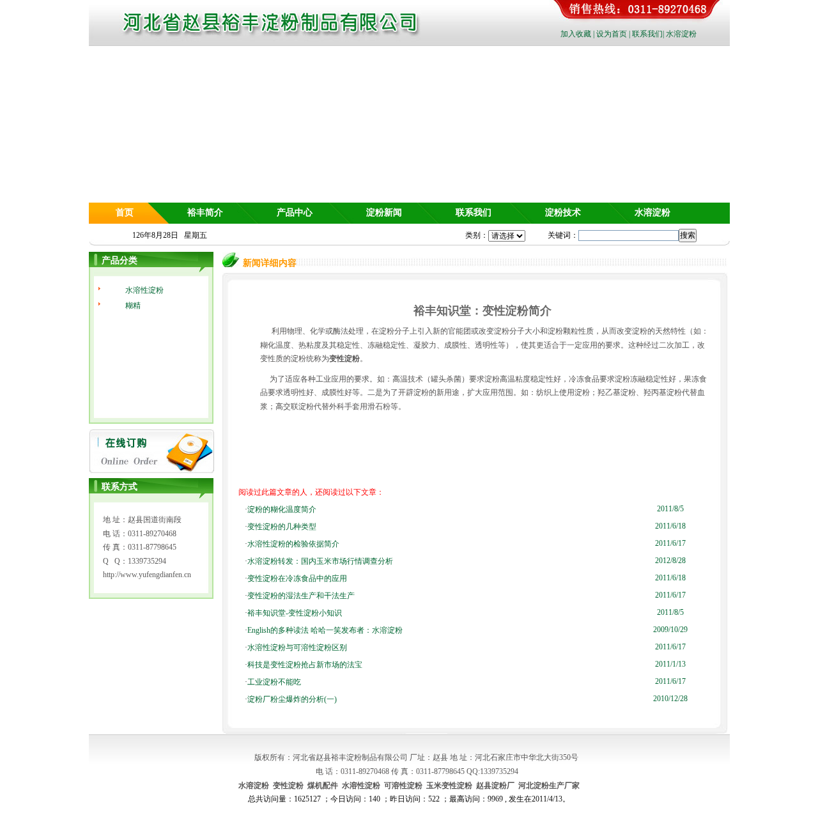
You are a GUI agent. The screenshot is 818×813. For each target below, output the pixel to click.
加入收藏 (575, 33)
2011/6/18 (670, 526)
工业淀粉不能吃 (274, 682)
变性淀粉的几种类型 (281, 526)
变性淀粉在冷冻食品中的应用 (297, 578)
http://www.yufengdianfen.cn (147, 574)
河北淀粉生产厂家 (549, 785)
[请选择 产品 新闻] (506, 235)
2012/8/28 (670, 560)
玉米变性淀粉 (449, 785)
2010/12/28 (670, 698)
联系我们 (647, 33)
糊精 (133, 305)
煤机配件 (322, 785)
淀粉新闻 (384, 212)
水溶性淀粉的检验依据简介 (293, 543)
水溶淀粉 (681, 33)
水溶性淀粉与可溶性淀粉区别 (297, 647)
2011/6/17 (670, 543)
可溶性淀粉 (403, 785)
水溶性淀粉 (144, 290)
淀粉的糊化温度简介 (281, 509)
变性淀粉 (344, 358)
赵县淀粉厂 (495, 785)
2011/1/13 (670, 664)
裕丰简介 (205, 212)
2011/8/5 (670, 508)
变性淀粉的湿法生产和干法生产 (301, 595)
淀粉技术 (563, 212)
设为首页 (611, 33)
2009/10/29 (670, 629)
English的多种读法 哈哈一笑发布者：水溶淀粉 (325, 630)
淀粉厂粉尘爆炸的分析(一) (292, 699)
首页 (125, 212)
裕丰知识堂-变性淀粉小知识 (294, 612)
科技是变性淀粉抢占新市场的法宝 (304, 664)
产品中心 (295, 212)
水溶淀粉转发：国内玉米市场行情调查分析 (320, 561)
